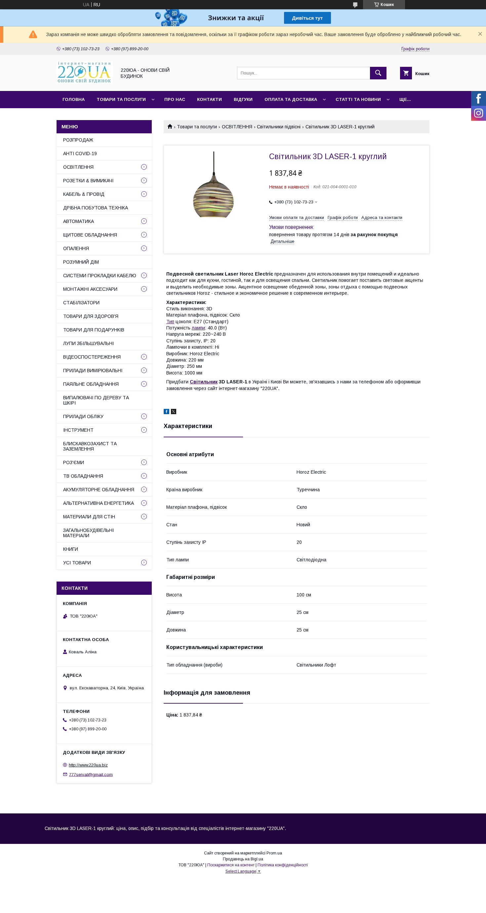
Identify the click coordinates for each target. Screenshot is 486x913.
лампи (198, 327)
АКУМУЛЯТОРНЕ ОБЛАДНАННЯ (98, 489)
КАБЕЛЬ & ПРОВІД (83, 194)
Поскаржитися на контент (231, 865)
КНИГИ (70, 549)
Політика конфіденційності (283, 865)
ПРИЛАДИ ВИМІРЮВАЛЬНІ (92, 370)
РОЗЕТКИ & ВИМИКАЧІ (88, 180)
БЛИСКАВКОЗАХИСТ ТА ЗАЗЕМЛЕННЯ (90, 446)
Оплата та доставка (290, 99)
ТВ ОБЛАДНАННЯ (83, 476)
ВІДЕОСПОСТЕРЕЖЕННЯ (92, 357)
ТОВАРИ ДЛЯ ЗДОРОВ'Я (90, 316)
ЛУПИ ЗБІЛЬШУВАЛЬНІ (88, 343)
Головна (73, 99)
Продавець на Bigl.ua (243, 859)
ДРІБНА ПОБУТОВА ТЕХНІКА (95, 207)
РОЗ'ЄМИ (73, 462)
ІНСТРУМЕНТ (78, 430)
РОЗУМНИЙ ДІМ (81, 262)
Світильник (204, 381)
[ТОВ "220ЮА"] (85, 82)
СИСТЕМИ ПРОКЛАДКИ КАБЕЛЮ (99, 275)
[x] (173, 412)
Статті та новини (358, 99)
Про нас (174, 99)
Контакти (209, 99)
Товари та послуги (121, 99)
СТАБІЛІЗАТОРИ (81, 302)
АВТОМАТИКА (78, 221)
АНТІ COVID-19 (80, 153)
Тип (170, 321)
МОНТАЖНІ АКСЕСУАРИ (90, 289)
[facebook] (166, 412)
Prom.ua (274, 853)
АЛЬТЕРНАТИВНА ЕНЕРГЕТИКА (98, 503)
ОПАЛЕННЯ (76, 248)
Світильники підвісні (279, 126)
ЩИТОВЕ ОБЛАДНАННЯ (90, 235)
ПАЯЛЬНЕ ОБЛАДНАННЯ (91, 384)
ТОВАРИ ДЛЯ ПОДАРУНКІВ (93, 329)
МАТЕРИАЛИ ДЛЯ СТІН (89, 516)
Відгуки (243, 99)
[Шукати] (378, 73)
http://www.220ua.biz (88, 764)
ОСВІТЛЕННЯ (237, 126)
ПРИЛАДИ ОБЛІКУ (83, 416)
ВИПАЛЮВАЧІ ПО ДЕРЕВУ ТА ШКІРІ (96, 400)
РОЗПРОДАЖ (78, 140)
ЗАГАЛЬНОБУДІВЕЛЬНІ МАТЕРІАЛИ (88, 533)
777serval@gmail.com (91, 774)
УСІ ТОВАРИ (77, 562)
